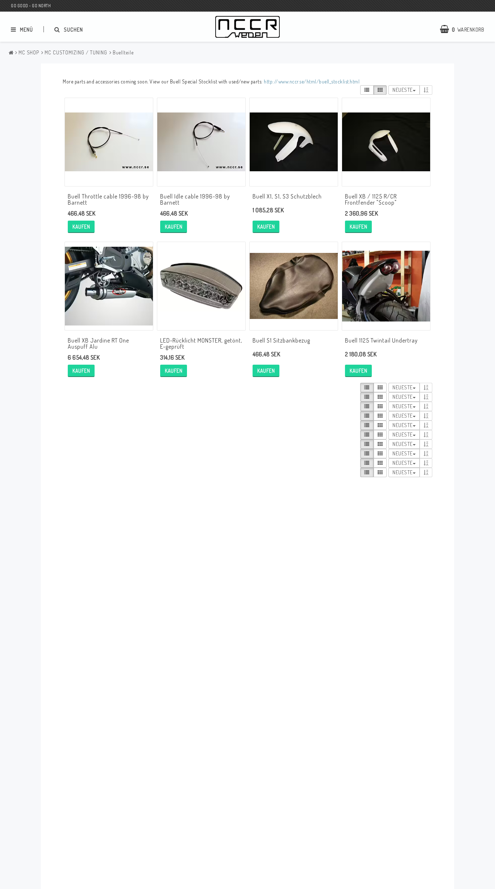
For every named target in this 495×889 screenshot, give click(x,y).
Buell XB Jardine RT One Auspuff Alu (98, 344)
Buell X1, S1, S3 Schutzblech (287, 196)
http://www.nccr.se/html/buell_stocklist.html (311, 81)
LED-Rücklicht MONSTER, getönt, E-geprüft (201, 344)
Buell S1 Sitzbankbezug (281, 340)
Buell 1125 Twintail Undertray (381, 340)
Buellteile (123, 52)
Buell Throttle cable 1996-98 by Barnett (108, 199)
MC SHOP (28, 52)
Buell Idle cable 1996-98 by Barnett (195, 199)
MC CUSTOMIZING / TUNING (76, 52)
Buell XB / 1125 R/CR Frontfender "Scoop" (371, 199)
